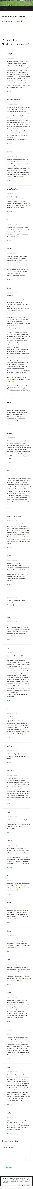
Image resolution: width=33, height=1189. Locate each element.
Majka (9, 1113)
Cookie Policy (5, 1182)
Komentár (25, 1159)
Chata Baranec (7, 1168)
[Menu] (4, 8)
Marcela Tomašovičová (14, 516)
